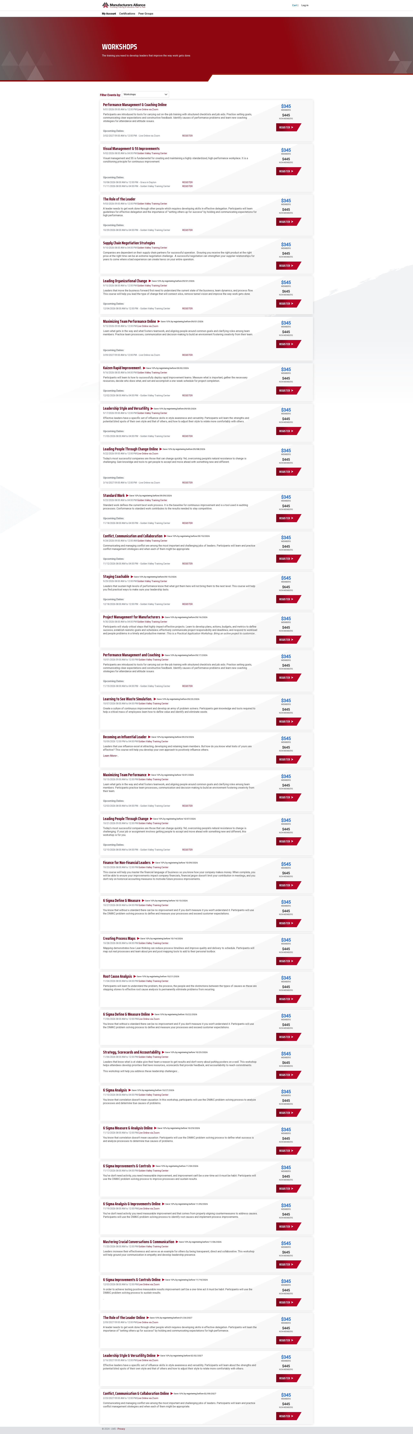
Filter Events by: (110, 95)
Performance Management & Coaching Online (135, 105)
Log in (305, 5)
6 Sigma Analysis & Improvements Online (132, 1204)
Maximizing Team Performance (124, 775)
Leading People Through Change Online (130, 449)
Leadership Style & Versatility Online (129, 1356)
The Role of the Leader (119, 199)
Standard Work (114, 495)
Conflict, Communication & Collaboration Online (136, 1393)
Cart (294, 5)
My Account (109, 13)
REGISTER (187, 135)
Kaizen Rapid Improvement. (122, 368)
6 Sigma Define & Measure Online (126, 1014)
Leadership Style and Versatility (126, 408)
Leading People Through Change (125, 819)
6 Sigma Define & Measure (121, 900)
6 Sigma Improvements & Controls (127, 1166)
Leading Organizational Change (125, 281)
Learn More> (110, 755)
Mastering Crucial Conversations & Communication (138, 1242)
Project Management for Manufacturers (131, 617)
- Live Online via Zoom (148, 135)
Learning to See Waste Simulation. (127, 699)
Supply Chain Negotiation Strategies (129, 243)
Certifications (127, 13)
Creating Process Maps (119, 938)
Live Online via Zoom (147, 109)
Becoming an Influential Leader (125, 737)
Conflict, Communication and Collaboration (132, 536)
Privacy (121, 1429)
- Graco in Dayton (147, 182)
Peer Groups (145, 13)
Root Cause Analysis (117, 976)
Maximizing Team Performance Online (129, 321)
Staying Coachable (116, 576)
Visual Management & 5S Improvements (131, 149)
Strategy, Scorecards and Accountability (131, 1052)
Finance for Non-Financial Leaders (127, 863)
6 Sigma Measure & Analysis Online (128, 1128)
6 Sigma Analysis (115, 1090)
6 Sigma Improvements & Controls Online (132, 1280)
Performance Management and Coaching (131, 655)
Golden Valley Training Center (152, 153)
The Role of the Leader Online (124, 1318)
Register (284, 127)
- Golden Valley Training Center (154, 186)
